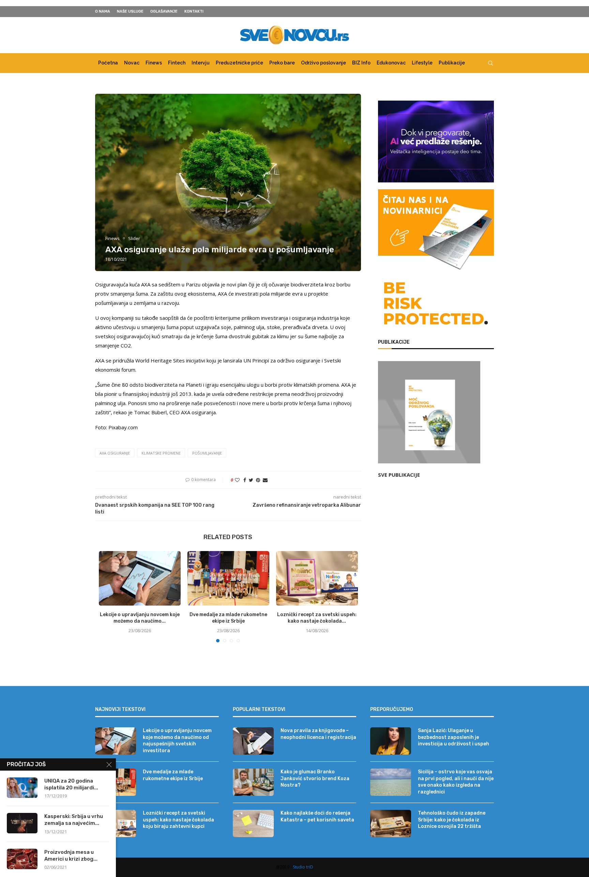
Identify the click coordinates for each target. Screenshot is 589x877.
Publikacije (452, 62)
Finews (154, 62)
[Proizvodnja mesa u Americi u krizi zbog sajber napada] (22, 859)
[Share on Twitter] (251, 480)
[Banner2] (436, 141)
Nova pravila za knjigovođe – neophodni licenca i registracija (318, 734)
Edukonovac (391, 62)
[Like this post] (237, 480)
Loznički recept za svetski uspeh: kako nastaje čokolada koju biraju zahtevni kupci (178, 819)
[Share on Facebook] (244, 480)
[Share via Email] (265, 480)
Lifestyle (422, 62)
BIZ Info (361, 62)
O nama (102, 11)
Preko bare (282, 62)
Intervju (201, 62)
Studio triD (303, 867)
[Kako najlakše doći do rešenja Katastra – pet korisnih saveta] (253, 823)
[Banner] (436, 305)
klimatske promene (161, 453)
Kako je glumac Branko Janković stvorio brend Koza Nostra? (315, 778)
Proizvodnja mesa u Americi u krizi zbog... (70, 855)
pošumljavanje (207, 453)
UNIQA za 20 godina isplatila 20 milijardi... (71, 784)
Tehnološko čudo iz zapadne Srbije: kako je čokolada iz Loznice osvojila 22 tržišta (451, 819)
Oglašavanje (164, 11)
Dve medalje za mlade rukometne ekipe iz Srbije (173, 775)
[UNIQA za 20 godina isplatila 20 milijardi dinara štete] (22, 787)
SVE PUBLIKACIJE (399, 474)
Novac (131, 62)
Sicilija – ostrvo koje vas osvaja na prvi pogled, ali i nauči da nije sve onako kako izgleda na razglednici (456, 782)
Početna (108, 62)
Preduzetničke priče (239, 62)
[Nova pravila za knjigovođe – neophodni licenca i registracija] (253, 741)
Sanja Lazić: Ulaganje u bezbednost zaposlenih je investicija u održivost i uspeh (453, 737)
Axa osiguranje (115, 453)
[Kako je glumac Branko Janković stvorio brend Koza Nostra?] (253, 782)
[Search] (490, 63)
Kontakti (193, 11)
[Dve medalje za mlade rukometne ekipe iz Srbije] (228, 578)
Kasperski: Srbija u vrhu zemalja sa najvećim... (73, 819)
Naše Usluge (130, 11)
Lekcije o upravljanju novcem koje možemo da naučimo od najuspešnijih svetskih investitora (177, 741)
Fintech (176, 62)
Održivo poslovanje (323, 62)
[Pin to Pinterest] (258, 480)
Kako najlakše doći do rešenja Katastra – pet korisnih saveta (317, 816)
